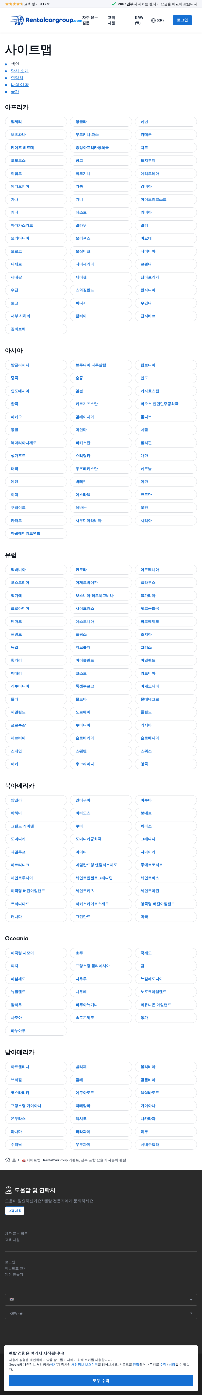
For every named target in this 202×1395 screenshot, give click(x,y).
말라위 (81, 225)
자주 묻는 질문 (90, 20)
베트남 (146, 468)
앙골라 (81, 121)
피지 (14, 966)
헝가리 (16, 660)
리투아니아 (20, 686)
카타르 (16, 520)
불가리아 (148, 595)
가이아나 (148, 1105)
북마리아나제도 (24, 443)
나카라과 (148, 1118)
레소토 (81, 212)
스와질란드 (85, 290)
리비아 (146, 212)
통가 (144, 1017)
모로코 (16, 251)
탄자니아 (148, 290)
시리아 (146, 520)
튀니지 (81, 303)
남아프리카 (150, 277)
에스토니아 (85, 621)
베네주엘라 (150, 1144)
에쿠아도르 (85, 1092)
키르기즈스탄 (87, 404)
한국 (14, 404)
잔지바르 (148, 316)
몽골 (14, 429)
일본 (79, 391)
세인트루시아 (22, 878)
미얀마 (81, 429)
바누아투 (18, 1030)
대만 (144, 455)
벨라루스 (148, 582)
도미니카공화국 (88, 839)
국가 (15, 91)
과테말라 (83, 1105)
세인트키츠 (85, 890)
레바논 (81, 507)
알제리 (16, 121)
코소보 (81, 673)
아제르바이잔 (87, 582)
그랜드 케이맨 (22, 826)
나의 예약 (20, 84)
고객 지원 (111, 20)
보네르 (146, 813)
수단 (14, 290)
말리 (144, 225)
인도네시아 (20, 391)
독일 (14, 647)
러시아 (146, 725)
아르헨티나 (20, 1066)
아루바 (146, 800)
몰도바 (81, 699)
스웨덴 (81, 751)
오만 (144, 507)
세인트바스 (150, 878)
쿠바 (79, 826)
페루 (144, 1131)
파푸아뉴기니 (87, 1005)
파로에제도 (150, 621)
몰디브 (146, 417)
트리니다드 (20, 904)
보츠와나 (18, 134)
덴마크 (16, 621)
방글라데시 (20, 365)
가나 (14, 199)
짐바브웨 (18, 329)
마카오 (16, 417)
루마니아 (83, 725)
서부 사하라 (20, 316)
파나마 (16, 1131)
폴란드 (146, 712)
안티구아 (83, 800)
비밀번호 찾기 (16, 1268)
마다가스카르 (22, 225)
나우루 (81, 979)
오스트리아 (20, 582)
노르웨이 (83, 712)
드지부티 (148, 160)
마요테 (146, 238)
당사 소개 (20, 71)
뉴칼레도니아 (152, 979)
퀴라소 (146, 826)
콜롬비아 (148, 1080)
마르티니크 (20, 865)
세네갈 (16, 277)
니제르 (16, 264)
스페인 (16, 751)
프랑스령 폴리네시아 (93, 966)
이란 (144, 481)
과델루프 (18, 852)
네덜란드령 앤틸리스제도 (96, 865)
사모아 (16, 1017)
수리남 (16, 1144)
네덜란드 (18, 712)
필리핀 (146, 443)
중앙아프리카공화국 (92, 147)
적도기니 (83, 173)
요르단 (146, 494)
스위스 (146, 751)
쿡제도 (146, 953)
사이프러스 (85, 608)
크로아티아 (20, 608)
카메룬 (146, 134)
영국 (144, 764)
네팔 (144, 429)
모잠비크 (83, 251)
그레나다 (148, 839)
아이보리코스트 (154, 199)
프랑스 (81, 634)
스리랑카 (83, 455)
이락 (14, 494)
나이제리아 (85, 264)
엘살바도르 (150, 1092)
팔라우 (16, 1005)
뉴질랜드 (18, 991)
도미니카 (18, 839)
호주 (79, 953)
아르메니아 (150, 569)
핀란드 (16, 634)
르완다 (146, 264)
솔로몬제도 (85, 1017)
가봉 (79, 186)
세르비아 (18, 738)
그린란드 (83, 916)
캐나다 (16, 916)
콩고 (79, 160)
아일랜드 (148, 660)
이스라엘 (83, 494)
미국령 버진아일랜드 (28, 890)
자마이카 (148, 852)
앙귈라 (16, 800)
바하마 (16, 813)
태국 (14, 468)
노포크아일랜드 (154, 991)
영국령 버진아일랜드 (158, 904)
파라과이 (83, 1131)
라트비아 (148, 673)
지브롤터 (83, 647)
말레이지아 (85, 417)
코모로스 (18, 160)
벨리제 (81, 1066)
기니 (79, 199)
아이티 (81, 852)
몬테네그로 (150, 699)
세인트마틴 (150, 890)
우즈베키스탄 (87, 468)
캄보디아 (148, 365)
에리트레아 (150, 173)
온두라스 (18, 1118)
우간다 (146, 303)
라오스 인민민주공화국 (160, 404)
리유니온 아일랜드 (156, 1005)
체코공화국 (150, 608)
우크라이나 (85, 764)
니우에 (81, 991)
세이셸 (81, 277)
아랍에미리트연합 (25, 533)
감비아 (146, 186)
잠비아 (81, 316)
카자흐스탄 (150, 391)
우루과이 (83, 1144)
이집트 (16, 173)
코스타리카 (20, 1092)
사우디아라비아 (88, 520)
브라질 (16, 1080)
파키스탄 (83, 443)
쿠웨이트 (18, 507)
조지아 (146, 634)
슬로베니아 (150, 738)
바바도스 (83, 813)
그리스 (146, 647)
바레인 (81, 481)
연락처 (17, 77)
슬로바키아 (85, 738)
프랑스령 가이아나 (26, 1105)
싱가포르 (18, 455)
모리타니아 (20, 238)
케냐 (14, 212)
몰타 (14, 699)
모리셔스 (83, 238)
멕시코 (81, 1118)
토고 (14, 303)
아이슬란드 (85, 660)
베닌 (144, 121)
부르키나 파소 (87, 134)
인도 (144, 378)
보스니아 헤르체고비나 (95, 595)
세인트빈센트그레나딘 (94, 878)
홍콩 (79, 378)
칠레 (79, 1080)
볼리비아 (148, 1066)
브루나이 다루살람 (91, 365)
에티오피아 (20, 186)
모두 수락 (101, 1380)
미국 (144, 916)
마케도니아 (150, 686)
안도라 (81, 569)
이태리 (16, 673)
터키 (14, 764)
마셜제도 (18, 979)
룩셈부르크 (85, 686)
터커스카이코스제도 (92, 904)
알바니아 (18, 569)
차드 (144, 147)
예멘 (14, 481)
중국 (14, 378)
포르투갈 (18, 725)
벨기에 (16, 595)
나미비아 (148, 251)
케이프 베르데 (22, 147)
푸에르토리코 (152, 865)
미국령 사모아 (22, 953)
